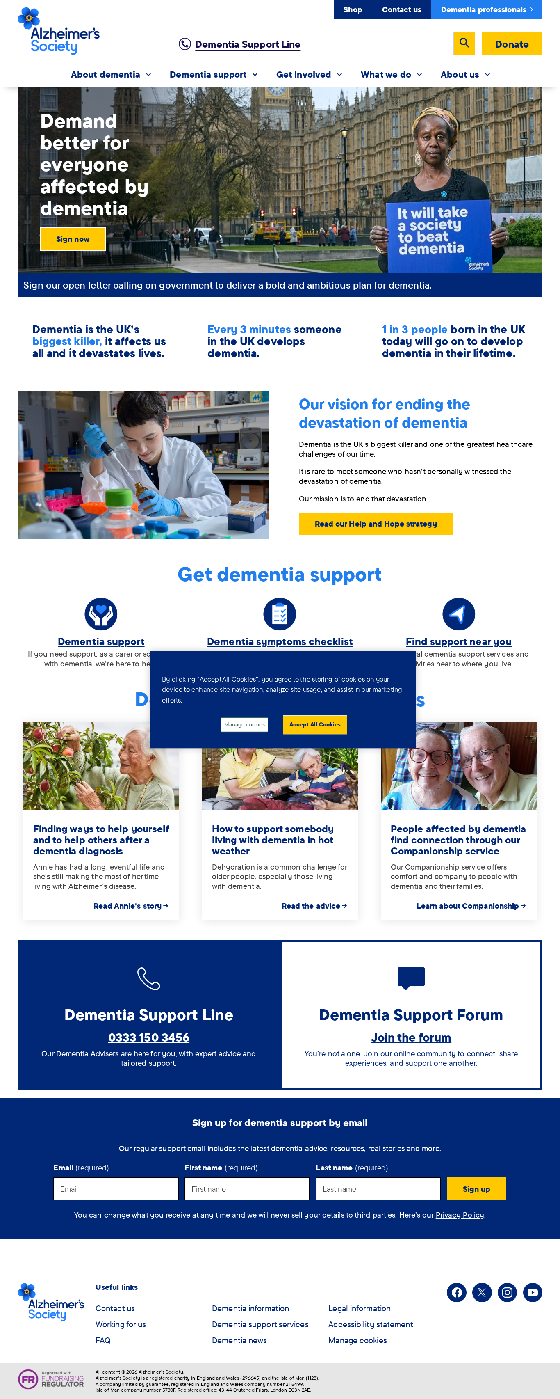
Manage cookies (357, 1340)
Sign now (73, 239)
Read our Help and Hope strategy (376, 524)
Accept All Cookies (315, 724)
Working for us (121, 1324)
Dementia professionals (483, 9)
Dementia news (239, 1340)
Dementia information (250, 1308)
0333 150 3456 (148, 1037)
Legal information (359, 1308)
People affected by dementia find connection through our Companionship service (458, 839)
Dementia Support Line (247, 44)
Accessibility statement (370, 1324)
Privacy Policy (460, 1215)
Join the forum (411, 1037)
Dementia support (101, 641)
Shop (353, 9)
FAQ (103, 1340)
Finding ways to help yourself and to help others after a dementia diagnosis (101, 839)
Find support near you (459, 641)
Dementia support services (260, 1324)
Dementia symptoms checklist (280, 641)
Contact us (401, 9)
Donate (512, 44)
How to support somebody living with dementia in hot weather (273, 839)
